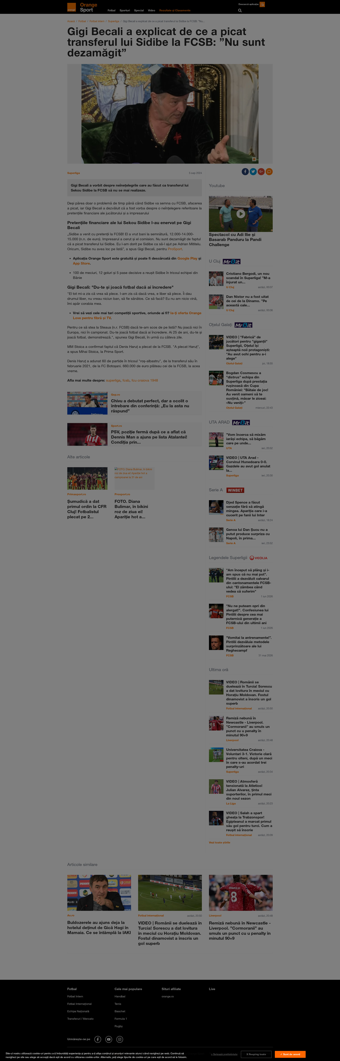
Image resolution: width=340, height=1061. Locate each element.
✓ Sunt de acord (290, 1054)
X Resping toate (256, 1054)
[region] (170, 1054)
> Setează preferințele (224, 1054)
